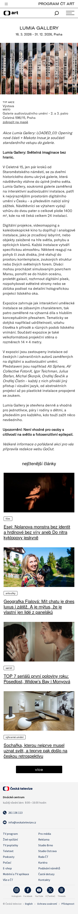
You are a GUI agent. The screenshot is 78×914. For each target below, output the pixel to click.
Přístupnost (67, 903)
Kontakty (44, 880)
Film (8, 518)
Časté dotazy (46, 874)
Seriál (9, 668)
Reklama (43, 839)
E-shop (7, 868)
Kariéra (42, 862)
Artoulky (10, 593)
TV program (10, 833)
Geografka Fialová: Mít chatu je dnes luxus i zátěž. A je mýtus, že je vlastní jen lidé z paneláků (39, 606)
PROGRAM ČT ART (56, 3)
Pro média (44, 833)
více (39, 769)
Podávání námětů (49, 868)
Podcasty (8, 857)
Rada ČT (43, 857)
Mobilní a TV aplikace (16, 874)
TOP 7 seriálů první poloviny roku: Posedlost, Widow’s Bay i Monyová (37, 678)
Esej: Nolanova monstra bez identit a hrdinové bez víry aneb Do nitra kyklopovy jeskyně (37, 532)
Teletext (8, 851)
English (29, 903)
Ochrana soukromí (47, 903)
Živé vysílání (10, 839)
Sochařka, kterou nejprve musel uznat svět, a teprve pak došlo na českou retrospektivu (35, 750)
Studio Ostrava (47, 851)
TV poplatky (10, 845)
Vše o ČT (8, 880)
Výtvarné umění (15, 737)
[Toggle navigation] (6, 4)
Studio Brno (45, 845)
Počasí (7, 862)
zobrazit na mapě (15, 122)
